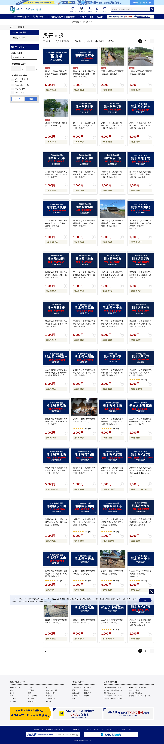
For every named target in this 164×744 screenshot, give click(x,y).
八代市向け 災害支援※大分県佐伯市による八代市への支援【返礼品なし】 (112, 125)
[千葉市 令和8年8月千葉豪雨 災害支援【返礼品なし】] (112, 56)
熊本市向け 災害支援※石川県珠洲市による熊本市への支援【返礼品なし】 (112, 421)
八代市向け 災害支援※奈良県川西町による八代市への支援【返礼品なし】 (140, 125)
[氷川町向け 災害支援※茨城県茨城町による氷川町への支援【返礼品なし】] (56, 507)
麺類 (29, 693)
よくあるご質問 (125, 729)
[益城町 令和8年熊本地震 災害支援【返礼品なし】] (56, 608)
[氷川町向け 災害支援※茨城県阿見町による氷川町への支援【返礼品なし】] (56, 260)
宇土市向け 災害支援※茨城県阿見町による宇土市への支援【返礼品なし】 (84, 275)
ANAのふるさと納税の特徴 (137, 687)
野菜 (11, 696)
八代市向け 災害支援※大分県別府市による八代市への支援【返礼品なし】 (56, 174)
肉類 (11, 690)
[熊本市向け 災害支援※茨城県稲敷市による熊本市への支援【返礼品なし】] (84, 56)
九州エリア (87, 696)
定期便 (30, 687)
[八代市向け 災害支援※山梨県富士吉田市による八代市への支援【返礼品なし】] (112, 456)
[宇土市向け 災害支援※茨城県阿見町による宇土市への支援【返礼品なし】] (84, 260)
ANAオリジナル (15, 687)
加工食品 (31, 690)
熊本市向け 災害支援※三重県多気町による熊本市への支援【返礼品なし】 (84, 125)
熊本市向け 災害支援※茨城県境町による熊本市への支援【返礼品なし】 (56, 573)
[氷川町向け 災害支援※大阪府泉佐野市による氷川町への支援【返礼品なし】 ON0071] (141, 209)
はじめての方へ (134, 690)
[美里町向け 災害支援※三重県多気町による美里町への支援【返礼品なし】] (84, 309)
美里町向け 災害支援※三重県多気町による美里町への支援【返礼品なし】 (84, 323)
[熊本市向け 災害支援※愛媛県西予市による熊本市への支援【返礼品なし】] (141, 160)
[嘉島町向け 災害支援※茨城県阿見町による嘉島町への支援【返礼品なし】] (141, 260)
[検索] (152, 9)
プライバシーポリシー (92, 729)
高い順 (90, 41)
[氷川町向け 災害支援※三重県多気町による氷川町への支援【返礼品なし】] (84, 358)
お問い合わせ (110, 729)
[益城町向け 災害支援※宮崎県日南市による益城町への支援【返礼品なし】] (84, 209)
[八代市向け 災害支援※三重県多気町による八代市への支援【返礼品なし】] (141, 507)
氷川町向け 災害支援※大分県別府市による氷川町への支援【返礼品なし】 (84, 174)
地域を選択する (19, 57)
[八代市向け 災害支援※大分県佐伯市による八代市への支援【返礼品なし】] (112, 108)
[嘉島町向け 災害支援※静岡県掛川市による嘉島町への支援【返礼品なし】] (56, 407)
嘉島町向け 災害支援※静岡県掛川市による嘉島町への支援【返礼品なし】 (56, 421)
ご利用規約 (75, 729)
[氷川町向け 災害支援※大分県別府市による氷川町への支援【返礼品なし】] (84, 160)
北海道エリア (76, 687)
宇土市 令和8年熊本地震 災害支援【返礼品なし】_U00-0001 (140, 573)
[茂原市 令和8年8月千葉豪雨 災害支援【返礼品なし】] (56, 108)
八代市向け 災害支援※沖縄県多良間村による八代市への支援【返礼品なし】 (140, 372)
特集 (91, 17)
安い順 (78, 41)
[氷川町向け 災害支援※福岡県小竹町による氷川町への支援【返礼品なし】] (84, 507)
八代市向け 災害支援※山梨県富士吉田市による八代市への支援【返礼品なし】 (112, 470)
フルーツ (13, 698)
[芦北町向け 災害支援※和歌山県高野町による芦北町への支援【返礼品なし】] (56, 456)
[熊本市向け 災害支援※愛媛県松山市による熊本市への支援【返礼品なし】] (112, 358)
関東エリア (76, 690)
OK (145, 600)
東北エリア (87, 687)
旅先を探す (70, 17)
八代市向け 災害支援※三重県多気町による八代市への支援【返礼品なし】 (140, 522)
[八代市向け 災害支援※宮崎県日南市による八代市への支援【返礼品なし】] (112, 209)
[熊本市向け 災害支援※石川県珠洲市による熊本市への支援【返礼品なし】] (112, 407)
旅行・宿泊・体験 (52, 690)
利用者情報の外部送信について (56, 729)
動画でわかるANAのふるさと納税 (140, 696)
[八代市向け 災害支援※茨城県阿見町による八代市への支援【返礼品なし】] (112, 260)
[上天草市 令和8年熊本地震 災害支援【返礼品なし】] (112, 608)
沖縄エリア (76, 698)
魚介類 (12, 693)
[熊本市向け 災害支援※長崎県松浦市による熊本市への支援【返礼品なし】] (141, 309)
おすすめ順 (64, 41)
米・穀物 (13, 701)
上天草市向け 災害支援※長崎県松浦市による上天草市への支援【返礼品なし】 (140, 421)
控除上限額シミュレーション (113, 696)
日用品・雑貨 (50, 693)
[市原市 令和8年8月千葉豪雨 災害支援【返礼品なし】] (141, 56)
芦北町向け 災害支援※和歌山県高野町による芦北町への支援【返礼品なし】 (56, 470)
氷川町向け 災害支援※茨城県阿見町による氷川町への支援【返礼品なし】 (56, 275)
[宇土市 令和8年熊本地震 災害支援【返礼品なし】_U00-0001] (141, 559)
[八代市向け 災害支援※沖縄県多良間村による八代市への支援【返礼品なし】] (141, 358)
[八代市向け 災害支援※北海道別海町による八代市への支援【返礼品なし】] (141, 608)
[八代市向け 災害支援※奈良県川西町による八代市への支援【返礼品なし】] (141, 108)
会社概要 (36, 729)
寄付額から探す (57, 17)
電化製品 (49, 696)
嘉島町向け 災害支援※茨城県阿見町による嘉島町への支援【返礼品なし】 (140, 275)
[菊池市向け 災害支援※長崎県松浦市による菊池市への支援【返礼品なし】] (84, 456)
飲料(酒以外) (32, 701)
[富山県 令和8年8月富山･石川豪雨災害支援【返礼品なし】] (56, 56)
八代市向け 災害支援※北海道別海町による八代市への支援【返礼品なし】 (140, 622)
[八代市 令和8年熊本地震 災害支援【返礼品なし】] (84, 559)
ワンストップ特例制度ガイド (113, 690)
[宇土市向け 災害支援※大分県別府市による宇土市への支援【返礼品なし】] (112, 160)
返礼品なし (49, 701)
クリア (17, 99)
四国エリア (76, 696)
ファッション (50, 698)
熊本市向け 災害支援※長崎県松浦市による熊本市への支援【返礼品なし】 (140, 323)
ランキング (82, 17)
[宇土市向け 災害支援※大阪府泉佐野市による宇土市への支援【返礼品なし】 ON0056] (112, 507)
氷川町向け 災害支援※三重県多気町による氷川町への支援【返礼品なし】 (84, 372)
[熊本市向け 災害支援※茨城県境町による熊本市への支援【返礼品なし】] (56, 559)
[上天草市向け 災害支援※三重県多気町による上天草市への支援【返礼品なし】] (56, 358)
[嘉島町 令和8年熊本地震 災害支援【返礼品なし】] (84, 608)
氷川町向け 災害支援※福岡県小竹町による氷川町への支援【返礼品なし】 (84, 522)
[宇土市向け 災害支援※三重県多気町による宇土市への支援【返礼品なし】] (112, 309)
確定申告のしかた (109, 693)
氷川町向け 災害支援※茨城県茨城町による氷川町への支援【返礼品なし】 (56, 522)
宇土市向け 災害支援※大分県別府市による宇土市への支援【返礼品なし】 (112, 174)
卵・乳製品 (31, 698)
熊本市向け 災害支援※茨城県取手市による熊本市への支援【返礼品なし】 (56, 323)
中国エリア (87, 693)
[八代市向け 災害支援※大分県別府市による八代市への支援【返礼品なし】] (56, 160)
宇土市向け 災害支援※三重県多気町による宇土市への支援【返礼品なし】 (112, 323)
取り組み (100, 17)
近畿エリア (76, 693)
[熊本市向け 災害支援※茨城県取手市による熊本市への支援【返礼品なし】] (56, 309)
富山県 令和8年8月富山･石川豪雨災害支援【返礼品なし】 (56, 74)
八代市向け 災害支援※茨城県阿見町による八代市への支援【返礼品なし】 (112, 275)
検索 (31, 99)
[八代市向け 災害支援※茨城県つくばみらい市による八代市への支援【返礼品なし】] (141, 456)
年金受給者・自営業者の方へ (113, 698)
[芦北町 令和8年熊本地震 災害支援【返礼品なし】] (84, 407)
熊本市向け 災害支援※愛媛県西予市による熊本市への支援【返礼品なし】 (140, 174)
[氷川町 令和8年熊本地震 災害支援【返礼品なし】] (112, 559)
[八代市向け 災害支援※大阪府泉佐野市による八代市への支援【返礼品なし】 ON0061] (56, 209)
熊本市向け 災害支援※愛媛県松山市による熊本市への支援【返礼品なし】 (112, 372)
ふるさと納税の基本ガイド (112, 687)
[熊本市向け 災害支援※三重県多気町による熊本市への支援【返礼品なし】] (84, 108)
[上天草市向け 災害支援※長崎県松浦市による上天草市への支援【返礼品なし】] (141, 407)
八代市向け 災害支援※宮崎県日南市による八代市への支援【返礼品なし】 (112, 223)
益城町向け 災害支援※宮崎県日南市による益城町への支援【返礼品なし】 (84, 223)
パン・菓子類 (32, 696)
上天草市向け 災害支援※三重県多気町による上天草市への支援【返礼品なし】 (56, 372)
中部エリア (87, 690)
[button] (25, 22)
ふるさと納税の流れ (135, 693)
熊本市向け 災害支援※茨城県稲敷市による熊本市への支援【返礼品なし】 (84, 74)
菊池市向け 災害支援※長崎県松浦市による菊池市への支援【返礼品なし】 (84, 470)
